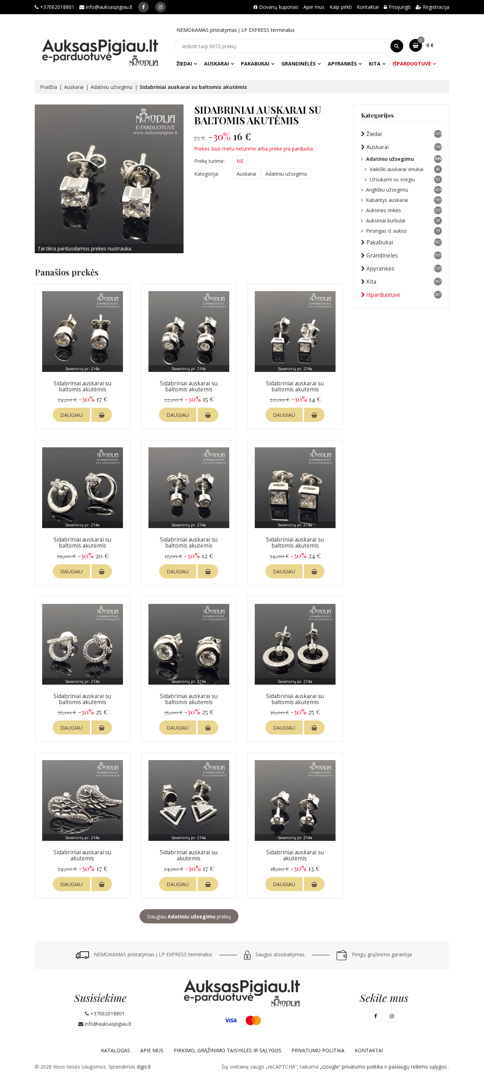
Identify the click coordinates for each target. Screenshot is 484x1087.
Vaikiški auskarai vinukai (405, 169)
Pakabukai (255, 63)
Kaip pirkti (341, 7)
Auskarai (216, 63)
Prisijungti (399, 7)
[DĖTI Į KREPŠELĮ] (101, 415)
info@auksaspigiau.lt (108, 7)
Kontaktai (368, 7)
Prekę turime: (209, 161)
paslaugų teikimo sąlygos (418, 1066)
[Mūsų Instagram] (160, 7)
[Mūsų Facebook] (143, 7)
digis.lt (144, 1066)
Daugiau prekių (189, 916)
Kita (375, 63)
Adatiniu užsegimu (112, 87)
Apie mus (314, 7)
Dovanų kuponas (278, 7)
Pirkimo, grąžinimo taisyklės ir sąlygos (227, 1050)
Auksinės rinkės (403, 210)
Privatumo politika (318, 1050)
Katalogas (115, 1050)
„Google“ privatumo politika (352, 1066)
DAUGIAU (71, 415)
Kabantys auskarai (403, 200)
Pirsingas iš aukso (403, 230)
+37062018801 (56, 7)
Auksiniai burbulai (403, 220)
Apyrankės (342, 63)
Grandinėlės (298, 63)
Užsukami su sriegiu (405, 179)
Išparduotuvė (412, 63)
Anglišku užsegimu (403, 189)
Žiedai (184, 63)
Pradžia (48, 87)
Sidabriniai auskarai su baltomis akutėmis (82, 386)
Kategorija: (206, 173)
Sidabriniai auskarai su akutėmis (82, 855)
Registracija (435, 7)
